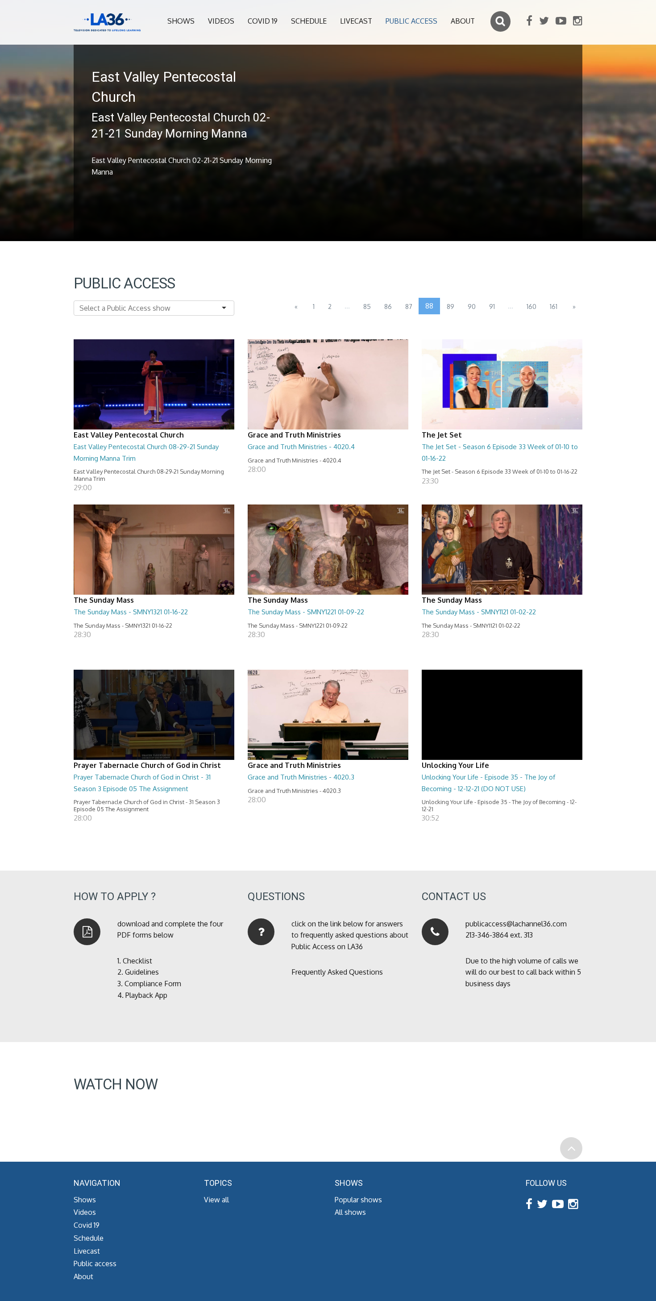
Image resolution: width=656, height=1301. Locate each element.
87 (408, 306)
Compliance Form (153, 983)
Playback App (146, 995)
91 (492, 306)
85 (367, 306)
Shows (181, 21)
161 (553, 306)
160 (531, 306)
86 (388, 306)
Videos (221, 21)
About (463, 21)
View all (216, 1199)
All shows (350, 1212)
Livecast (356, 21)
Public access (411, 21)
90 (472, 306)
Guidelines (142, 971)
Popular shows (358, 1199)
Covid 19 (263, 21)
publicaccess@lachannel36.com (516, 923)
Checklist (137, 960)
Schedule (309, 21)
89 (450, 306)
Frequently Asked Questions (337, 971)
